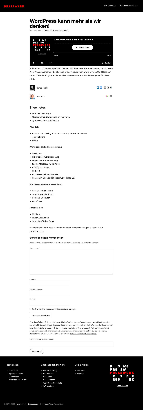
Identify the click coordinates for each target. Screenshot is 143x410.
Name (33, 279)
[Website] (110, 96)
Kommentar (35, 248)
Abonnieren (14, 377)
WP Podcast (48, 374)
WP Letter (47, 377)
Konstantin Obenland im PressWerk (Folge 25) (53, 178)
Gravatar (38, 309)
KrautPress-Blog (50, 370)
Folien (35, 140)
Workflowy (37, 201)
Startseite (13, 370)
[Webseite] (104, 88)
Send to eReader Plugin (43, 194)
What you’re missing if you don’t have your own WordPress (59, 133)
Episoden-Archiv (16, 374)
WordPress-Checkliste (52, 383)
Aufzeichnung (38, 137)
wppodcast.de (36, 231)
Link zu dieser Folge (41, 113)
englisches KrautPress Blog (45, 160)
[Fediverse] (106, 96)
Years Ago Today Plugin (43, 221)
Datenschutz (33, 404)
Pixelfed (36, 171)
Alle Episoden (110, 6)
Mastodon (37, 153)
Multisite (36, 214)
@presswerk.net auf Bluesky (45, 120)
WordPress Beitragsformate (45, 174)
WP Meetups (48, 386)
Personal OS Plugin (41, 198)
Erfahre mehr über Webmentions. (83, 334)
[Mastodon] (100, 88)
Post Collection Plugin (42, 191)
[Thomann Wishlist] (110, 88)
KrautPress (48, 404)
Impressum (21, 404)
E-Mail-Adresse (36, 289)
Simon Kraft (63, 30)
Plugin (46, 164)
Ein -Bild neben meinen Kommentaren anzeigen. (54, 309)
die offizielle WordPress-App (45, 157)
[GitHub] (107, 88)
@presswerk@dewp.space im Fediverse (51, 117)
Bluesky (80, 374)
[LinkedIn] (97, 88)
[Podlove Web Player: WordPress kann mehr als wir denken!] (71, 51)
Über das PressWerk (127, 6)
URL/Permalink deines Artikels (41, 339)
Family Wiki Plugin (40, 218)
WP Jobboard (49, 380)
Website (33, 299)
